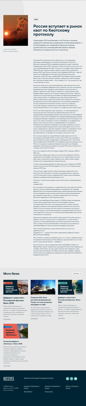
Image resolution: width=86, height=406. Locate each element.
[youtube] (75, 378)
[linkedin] (67, 378)
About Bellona (28, 391)
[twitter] (71, 378)
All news (76, 273)
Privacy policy (49, 391)
